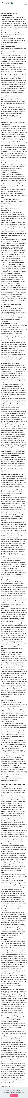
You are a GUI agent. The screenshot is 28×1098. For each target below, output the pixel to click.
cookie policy (21, 1092)
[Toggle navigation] (25, 3)
